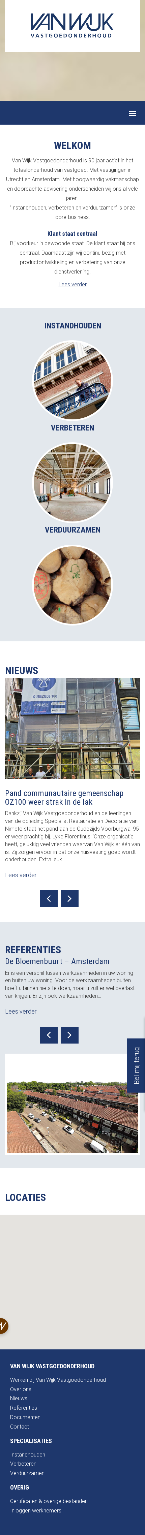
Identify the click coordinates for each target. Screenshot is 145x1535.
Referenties (23, 1408)
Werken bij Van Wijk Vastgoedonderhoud (58, 1380)
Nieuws (18, 1398)
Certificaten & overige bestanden (49, 1501)
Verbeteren (23, 1464)
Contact (19, 1427)
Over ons (20, 1389)
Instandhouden (27, 1454)
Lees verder (73, 284)
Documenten (25, 1417)
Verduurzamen (27, 1473)
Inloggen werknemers (35, 1510)
